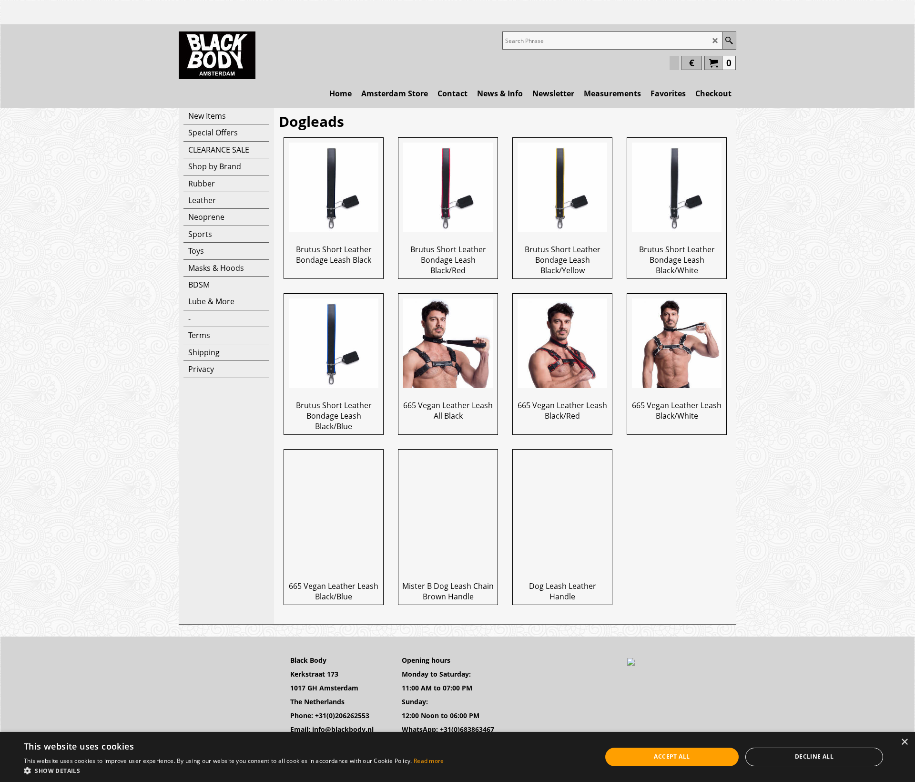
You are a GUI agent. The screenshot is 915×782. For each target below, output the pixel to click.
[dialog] (457, 757)
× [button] (904, 742)
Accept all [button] (672, 756)
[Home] (217, 55)
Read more (429, 761)
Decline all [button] (814, 756)
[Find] (729, 40)
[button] (234, 770)
